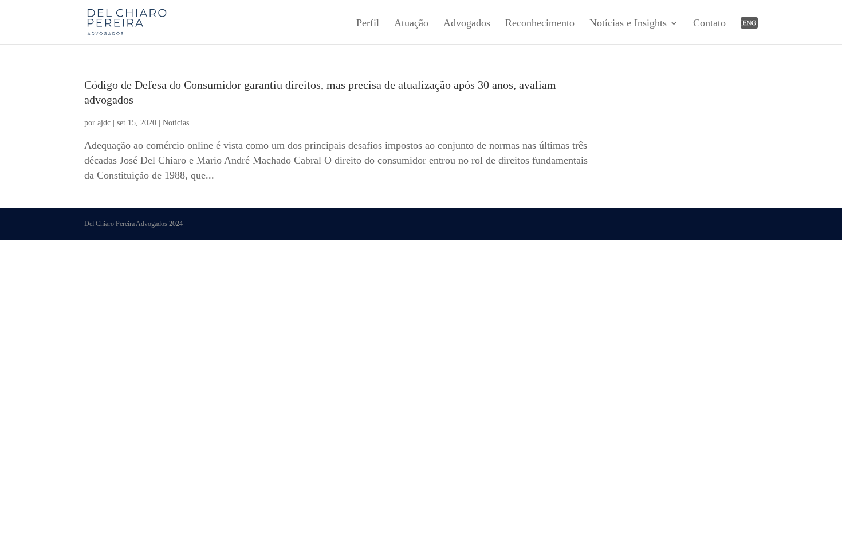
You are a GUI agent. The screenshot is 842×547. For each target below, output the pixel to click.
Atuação (411, 24)
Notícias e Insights (628, 24)
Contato (709, 24)
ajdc (104, 122)
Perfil (367, 24)
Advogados (466, 24)
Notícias (176, 122)
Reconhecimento (540, 24)
